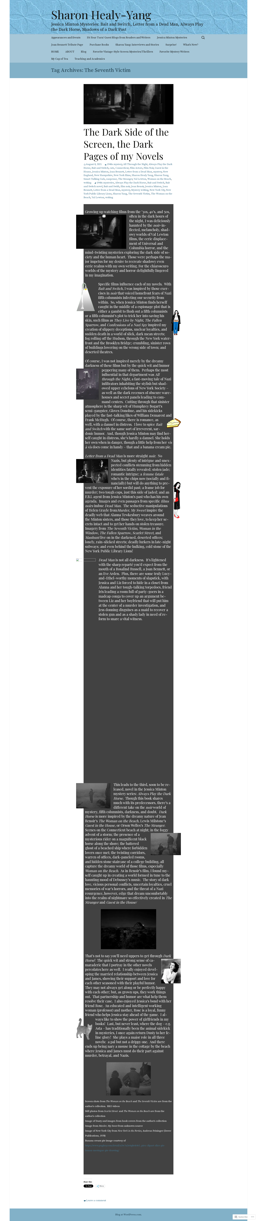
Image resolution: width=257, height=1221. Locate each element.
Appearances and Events (65, 37)
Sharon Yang (161, 175)
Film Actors (136, 168)
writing (87, 182)
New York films (122, 175)
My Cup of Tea (59, 59)
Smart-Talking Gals (94, 179)
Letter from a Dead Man (138, 171)
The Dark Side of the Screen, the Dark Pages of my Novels (126, 143)
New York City (157, 190)
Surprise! (171, 44)
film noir (125, 186)
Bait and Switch (100, 168)
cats (112, 168)
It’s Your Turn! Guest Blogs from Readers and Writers (118, 37)
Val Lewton (140, 179)
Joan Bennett (117, 171)
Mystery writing (139, 190)
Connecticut (122, 168)
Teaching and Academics (90, 59)
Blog (83, 51)
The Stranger (125, 179)
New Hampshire (103, 175)
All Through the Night (135, 164)
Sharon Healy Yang (142, 175)
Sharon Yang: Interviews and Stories (137, 44)
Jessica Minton (100, 171)
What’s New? (190, 44)
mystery (157, 171)
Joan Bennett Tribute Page (67, 44)
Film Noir (149, 168)
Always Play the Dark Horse (130, 182)
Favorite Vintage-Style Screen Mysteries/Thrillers (123, 51)
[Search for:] (203, 37)
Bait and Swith (111, 186)
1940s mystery (114, 164)
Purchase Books (99, 44)
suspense (111, 179)
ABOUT (69, 51)
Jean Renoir (137, 186)
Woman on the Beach (159, 179)
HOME (55, 51)
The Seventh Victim (139, 193)
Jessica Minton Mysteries (172, 37)
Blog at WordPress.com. (128, 1214)
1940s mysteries (105, 182)
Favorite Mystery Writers (174, 51)
